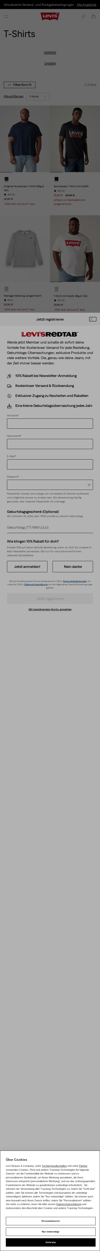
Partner (83, 1165)
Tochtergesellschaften (54, 1165)
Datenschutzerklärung (68, 1204)
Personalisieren (51, 1221)
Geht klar (51, 1242)
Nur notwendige (51, 1231)
